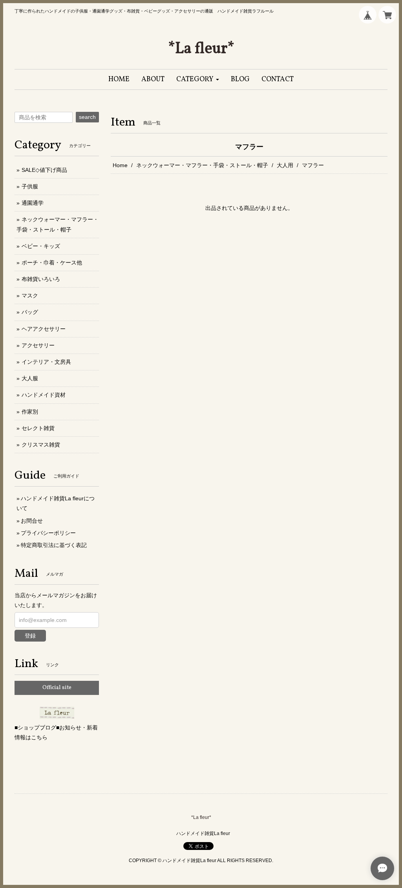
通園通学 (33, 203)
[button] (197, 79)
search (87, 117)
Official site (56, 687)
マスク (30, 295)
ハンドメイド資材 (44, 395)
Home (120, 165)
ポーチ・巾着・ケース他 (52, 262)
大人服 (30, 378)
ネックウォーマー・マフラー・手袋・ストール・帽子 (202, 165)
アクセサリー (38, 345)
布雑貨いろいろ (41, 279)
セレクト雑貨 (38, 428)
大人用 (285, 165)
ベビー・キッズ (41, 246)
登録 (30, 636)
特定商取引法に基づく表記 (54, 545)
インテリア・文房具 (46, 362)
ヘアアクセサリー (44, 329)
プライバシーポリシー (48, 533)
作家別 (30, 411)
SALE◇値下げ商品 (44, 170)
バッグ (30, 312)
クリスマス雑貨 (41, 444)
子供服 (30, 186)
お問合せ (32, 521)
